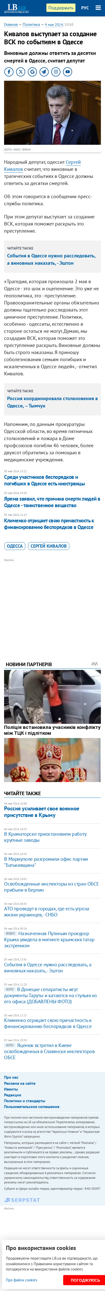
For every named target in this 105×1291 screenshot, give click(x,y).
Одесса (15, 546)
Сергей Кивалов (49, 546)
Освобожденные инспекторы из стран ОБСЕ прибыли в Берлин (51, 886)
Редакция (12, 1094)
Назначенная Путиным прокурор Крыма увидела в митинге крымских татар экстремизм (49, 939)
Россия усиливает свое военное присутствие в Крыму (41, 811)
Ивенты (11, 1089)
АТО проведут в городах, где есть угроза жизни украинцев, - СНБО (46, 911)
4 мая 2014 (54, 24)
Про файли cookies (21, 1280)
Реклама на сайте (19, 1083)
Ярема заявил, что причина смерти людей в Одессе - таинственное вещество (52, 502)
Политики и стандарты (24, 1100)
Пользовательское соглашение (31, 1106)
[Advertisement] (52, 603)
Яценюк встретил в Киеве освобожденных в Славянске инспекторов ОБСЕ (49, 1051)
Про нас (11, 1077)
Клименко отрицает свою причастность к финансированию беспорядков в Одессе (49, 523)
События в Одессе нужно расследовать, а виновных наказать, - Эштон (47, 967)
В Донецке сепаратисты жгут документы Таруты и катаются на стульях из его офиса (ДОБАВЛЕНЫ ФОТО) (50, 995)
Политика (31, 24)
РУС (85, 8)
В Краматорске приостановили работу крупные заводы (45, 837)
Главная (11, 24)
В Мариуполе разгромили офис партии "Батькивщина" (46, 862)
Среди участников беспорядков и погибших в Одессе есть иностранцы (44, 480)
